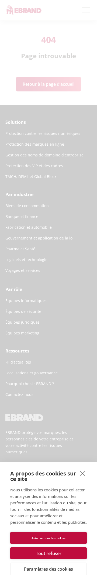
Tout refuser (48, 553)
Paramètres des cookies (48, 569)
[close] (82, 473)
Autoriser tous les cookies (48, 538)
